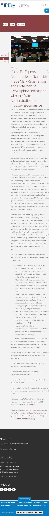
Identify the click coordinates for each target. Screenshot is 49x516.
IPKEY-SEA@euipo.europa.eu (9, 469)
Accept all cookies (8, 512)
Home (5, 24)
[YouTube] (2, 489)
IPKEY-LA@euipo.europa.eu (9, 472)
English (44, 5)
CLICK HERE (31, 405)
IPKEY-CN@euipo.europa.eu (9, 466)
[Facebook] (14, 489)
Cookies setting (24, 499)
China (13, 24)
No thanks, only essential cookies (29, 512)
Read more (13, 449)
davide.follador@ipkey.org (32, 413)
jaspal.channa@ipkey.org (26, 419)
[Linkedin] (10, 489)
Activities (21, 24)
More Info (5, 508)
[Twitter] (6, 489)
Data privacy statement (8, 476)
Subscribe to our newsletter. (19, 444)
